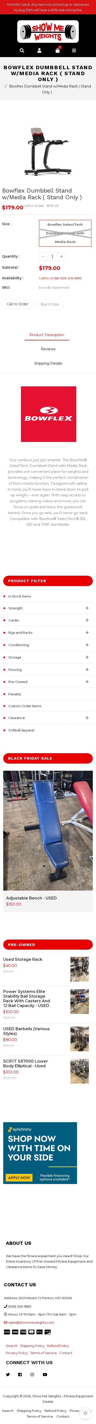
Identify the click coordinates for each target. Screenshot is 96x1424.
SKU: (6, 287)
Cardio (13, 620)
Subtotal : (10, 267)
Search (11, 1346)
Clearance (16, 718)
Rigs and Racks (20, 633)
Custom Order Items (24, 706)
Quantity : (10, 256)
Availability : (12, 278)
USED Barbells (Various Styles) (26, 1031)
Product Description (47, 335)
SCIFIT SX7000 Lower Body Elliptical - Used (25, 1063)
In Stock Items (19, 596)
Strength (15, 608)
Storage (14, 657)
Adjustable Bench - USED (31, 898)
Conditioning (18, 645)
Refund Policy (58, 1346)
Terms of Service (43, 1353)
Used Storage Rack (22, 959)
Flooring (15, 670)
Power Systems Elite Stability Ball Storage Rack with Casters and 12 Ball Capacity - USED (26, 998)
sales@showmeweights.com (31, 1322)
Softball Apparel (21, 730)
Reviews (48, 349)
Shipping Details (48, 363)
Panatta (14, 694)
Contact (65, 1353)
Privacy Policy (17, 1353)
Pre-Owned (17, 682)
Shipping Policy (32, 1346)
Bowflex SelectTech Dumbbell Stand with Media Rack (65, 233)
